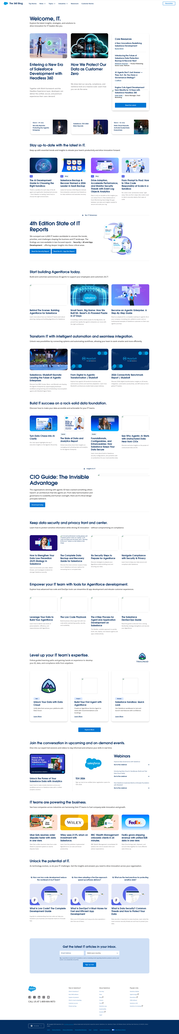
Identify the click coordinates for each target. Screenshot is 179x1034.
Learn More (38, 716)
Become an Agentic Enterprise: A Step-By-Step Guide (129, 312)
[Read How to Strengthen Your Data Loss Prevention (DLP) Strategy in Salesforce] (43, 543)
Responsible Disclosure (81, 1030)
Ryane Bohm (119, 49)
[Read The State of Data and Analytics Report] (74, 423)
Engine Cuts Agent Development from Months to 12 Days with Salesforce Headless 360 (129, 90)
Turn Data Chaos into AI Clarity (42, 437)
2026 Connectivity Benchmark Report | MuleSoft (127, 376)
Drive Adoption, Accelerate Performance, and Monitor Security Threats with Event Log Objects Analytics (104, 186)
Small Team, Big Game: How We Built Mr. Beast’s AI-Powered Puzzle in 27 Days (89, 313)
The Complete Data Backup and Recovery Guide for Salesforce (72, 558)
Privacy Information (68, 1030)
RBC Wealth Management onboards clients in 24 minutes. (105, 838)
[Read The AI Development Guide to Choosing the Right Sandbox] (43, 165)
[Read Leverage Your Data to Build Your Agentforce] (43, 604)
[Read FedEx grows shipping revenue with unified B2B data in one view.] (135, 822)
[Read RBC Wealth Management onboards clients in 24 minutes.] (105, 822)
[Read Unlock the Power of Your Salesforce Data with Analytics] (47, 764)
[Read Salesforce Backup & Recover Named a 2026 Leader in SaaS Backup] (74, 165)
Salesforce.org (103, 1006)
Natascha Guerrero (121, 63)
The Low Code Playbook (73, 617)
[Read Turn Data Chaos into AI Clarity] (43, 423)
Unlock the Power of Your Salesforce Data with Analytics (46, 780)
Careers (101, 1000)
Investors (101, 1012)
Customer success (73, 1003)
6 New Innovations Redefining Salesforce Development (128, 44)
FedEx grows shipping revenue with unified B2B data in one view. (134, 838)
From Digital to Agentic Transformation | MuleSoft (84, 376)
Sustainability (102, 1009)
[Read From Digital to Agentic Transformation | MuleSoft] (89, 359)
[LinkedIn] (39, 998)
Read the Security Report (40, 251)
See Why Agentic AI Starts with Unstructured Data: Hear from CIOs (135, 438)
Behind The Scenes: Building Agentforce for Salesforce (44, 312)
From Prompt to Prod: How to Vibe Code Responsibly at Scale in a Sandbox (135, 184)
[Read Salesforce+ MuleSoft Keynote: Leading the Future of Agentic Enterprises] (49, 359)
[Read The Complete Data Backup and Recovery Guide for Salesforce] (74, 543)
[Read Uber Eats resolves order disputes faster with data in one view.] (43, 822)
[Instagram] (43, 998)
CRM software (133, 1000)
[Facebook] (30, 998)
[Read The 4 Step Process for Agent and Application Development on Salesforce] (105, 604)
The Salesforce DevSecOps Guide (131, 618)
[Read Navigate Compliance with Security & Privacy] (135, 543)
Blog (100, 997)
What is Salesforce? (74, 991)
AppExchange (133, 994)
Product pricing (72, 1006)
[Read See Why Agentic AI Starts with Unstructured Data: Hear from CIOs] (135, 423)
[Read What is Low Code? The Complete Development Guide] (49, 894)
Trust (100, 1003)
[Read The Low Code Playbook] (74, 604)
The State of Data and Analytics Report (71, 440)
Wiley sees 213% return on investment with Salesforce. (74, 838)
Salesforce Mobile (134, 991)
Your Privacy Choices (120, 1030)
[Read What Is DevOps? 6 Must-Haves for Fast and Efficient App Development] (89, 894)
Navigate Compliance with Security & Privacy (134, 557)
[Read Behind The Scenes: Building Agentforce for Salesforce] (49, 295)
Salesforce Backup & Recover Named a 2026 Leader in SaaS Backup (73, 183)
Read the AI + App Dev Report (64, 251)
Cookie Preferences (105, 1030)
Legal (100, 1015)
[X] (34, 998)
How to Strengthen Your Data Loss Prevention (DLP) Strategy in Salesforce (42, 559)
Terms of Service (56, 1030)
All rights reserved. (69, 1024)
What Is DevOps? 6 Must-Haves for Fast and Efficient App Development (89, 911)
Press (100, 994)
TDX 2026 (80, 778)
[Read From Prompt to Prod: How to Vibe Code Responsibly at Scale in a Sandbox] (135, 165)
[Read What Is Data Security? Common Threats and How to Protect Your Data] (130, 894)
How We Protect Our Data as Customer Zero (88, 69)
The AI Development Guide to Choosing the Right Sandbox (42, 183)
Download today (37, 505)
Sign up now (89, 964)
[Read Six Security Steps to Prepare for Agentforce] (105, 543)
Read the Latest (130, 105)
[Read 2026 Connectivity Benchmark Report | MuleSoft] (130, 359)
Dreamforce (133, 997)
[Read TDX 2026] (93, 764)
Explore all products (74, 997)
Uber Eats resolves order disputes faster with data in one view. (43, 838)
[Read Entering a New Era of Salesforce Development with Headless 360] (48, 45)
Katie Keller (119, 95)
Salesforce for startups (135, 1006)
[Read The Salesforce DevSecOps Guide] (135, 604)
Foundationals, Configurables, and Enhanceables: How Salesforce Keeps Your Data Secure (103, 444)
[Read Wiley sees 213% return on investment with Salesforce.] (74, 822)
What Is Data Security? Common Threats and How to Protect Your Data (128, 911)
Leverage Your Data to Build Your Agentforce (42, 618)
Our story (101, 991)
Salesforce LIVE (134, 1003)
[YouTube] (48, 998)
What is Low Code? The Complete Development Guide (48, 910)
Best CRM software (73, 994)
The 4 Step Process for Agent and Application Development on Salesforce (103, 621)
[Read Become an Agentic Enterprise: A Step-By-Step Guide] (130, 295)
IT (31, 176)
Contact (96, 1030)
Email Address (66, 953)
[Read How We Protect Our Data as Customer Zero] (89, 45)
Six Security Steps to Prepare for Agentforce (103, 557)
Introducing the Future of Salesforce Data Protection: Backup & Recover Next (127, 58)
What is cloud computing (75, 1000)
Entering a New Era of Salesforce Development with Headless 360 (46, 71)
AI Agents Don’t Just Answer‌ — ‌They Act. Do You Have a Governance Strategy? (129, 75)
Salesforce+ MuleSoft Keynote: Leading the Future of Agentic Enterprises (46, 377)
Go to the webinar (120, 765)
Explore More (89, 730)
